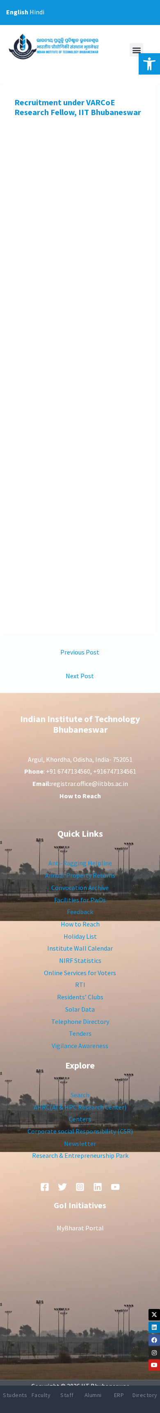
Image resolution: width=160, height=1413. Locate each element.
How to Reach (80, 924)
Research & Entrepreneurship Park (80, 1155)
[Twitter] (62, 1186)
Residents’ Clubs (80, 997)
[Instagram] (154, 1353)
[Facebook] (154, 1340)
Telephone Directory (80, 1021)
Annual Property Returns (80, 875)
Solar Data (80, 1009)
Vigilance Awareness (80, 1046)
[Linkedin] (154, 1327)
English (17, 12)
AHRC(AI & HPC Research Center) (80, 1107)
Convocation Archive (80, 887)
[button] (149, 64)
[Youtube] (154, 1365)
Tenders (80, 1033)
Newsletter (80, 1143)
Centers (80, 1119)
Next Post (80, 676)
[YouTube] (115, 1186)
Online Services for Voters (80, 973)
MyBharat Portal (80, 1228)
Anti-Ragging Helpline (80, 863)
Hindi (37, 12)
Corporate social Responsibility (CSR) (80, 1131)
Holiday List (80, 936)
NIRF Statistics (80, 960)
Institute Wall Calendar (80, 948)
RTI (80, 984)
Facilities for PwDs (80, 900)
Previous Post (79, 652)
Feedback (80, 912)
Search (80, 1095)
